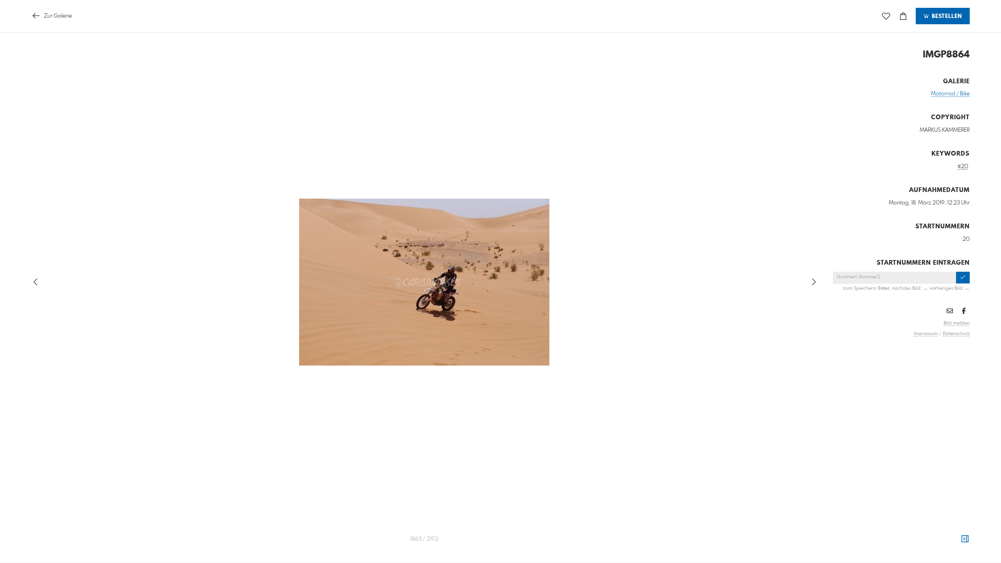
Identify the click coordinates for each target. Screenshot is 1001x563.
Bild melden (957, 323)
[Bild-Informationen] (965, 539)
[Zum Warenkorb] (903, 16)
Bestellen (946, 16)
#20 (963, 166)
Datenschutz (956, 334)
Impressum (926, 334)
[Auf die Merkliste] (886, 16)
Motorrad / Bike (950, 94)
